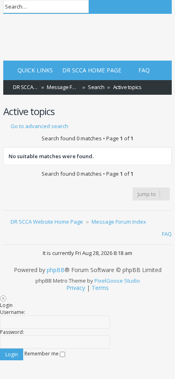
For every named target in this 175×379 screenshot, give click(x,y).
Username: (12, 312)
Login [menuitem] (137, 7)
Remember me (42, 353)
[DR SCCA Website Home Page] (33, 38)
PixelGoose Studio (117, 280)
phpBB (56, 270)
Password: (12, 332)
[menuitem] (88, 70)
